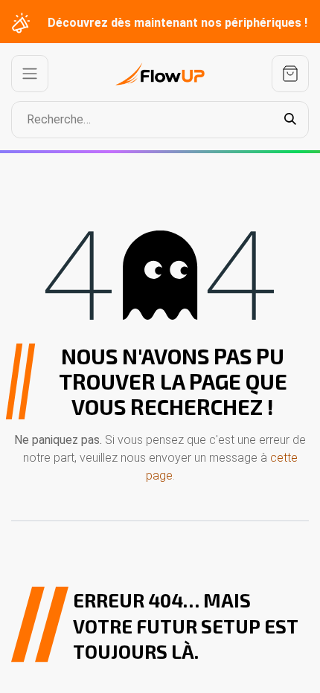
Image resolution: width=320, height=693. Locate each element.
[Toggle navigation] (29, 73)
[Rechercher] (290, 120)
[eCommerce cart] (290, 73)
